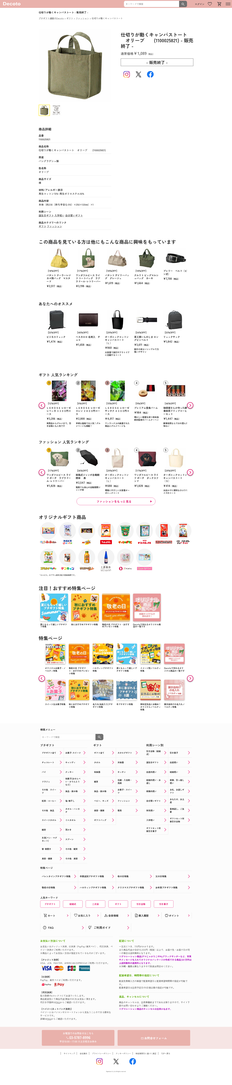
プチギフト (50, 904)
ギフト (42, 226)
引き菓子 (163, 904)
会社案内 (83, 1053)
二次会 (95, 904)
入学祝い (59, 215)
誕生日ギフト (46, 215)
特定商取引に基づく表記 (146, 1053)
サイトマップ (69, 1053)
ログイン (199, 4)
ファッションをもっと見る (114, 501)
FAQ (58, 1002)
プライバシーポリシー (101, 1053)
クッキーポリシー (123, 1053)
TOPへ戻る (165, 1053)
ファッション (54, 226)
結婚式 (72, 904)
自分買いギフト (74, 215)
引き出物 (141, 904)
